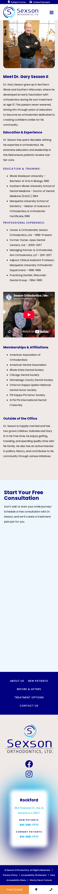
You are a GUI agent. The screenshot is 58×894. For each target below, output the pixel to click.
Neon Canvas (44, 880)
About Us (17, 681)
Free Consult (14, 889)
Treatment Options (29, 697)
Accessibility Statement (34, 875)
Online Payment (41, 2)
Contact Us (29, 706)
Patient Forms (18, 2)
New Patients (38, 681)
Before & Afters (29, 689)
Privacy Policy (10, 875)
